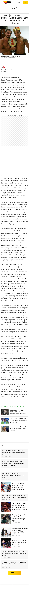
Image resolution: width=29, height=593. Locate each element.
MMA (14, 8)
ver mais (13, 572)
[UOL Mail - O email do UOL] (19, 2)
